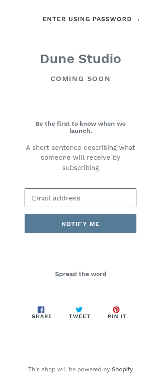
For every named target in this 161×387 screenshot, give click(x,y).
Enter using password (91, 18)
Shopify (122, 369)
